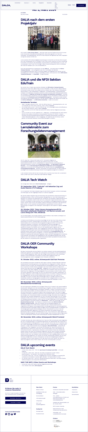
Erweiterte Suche (40, 413)
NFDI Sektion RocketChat (41, 99)
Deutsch (69, 4)
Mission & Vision (40, 389)
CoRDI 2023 (39, 268)
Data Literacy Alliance (33, 52)
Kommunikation (39, 395)
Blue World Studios (52, 325)
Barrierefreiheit (75, 394)
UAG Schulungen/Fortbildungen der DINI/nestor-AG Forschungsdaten (46, 165)
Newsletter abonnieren (15, 398)
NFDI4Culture (45, 300)
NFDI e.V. (47, 68)
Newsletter (49, 2)
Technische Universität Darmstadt (60, 389)
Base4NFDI (36, 74)
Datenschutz (75, 392)
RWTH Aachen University (58, 406)
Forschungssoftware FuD (57, 231)
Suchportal (81, 5)
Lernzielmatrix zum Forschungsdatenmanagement (40, 97)
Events (34, 2)
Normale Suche (39, 411)
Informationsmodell (40, 398)
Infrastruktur (39, 400)
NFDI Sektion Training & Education (56, 87)
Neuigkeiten (41, 2)
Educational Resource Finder (27, 301)
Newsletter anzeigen (16, 402)
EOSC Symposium (38, 365)
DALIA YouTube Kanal (41, 183)
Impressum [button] (26, 2)
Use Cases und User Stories (56, 5)
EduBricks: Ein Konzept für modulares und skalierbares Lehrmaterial (46, 94)
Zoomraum (51, 105)
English (73, 4)
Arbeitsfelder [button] (17, 2)
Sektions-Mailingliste (27, 99)
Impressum (74, 389)
